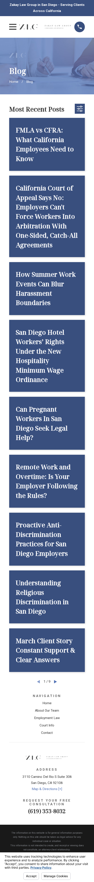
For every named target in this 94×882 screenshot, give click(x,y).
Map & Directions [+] (47, 789)
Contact (47, 733)
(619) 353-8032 (47, 811)
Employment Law (47, 718)
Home (47, 703)
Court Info (47, 725)
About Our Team (47, 710)
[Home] (45, 27)
